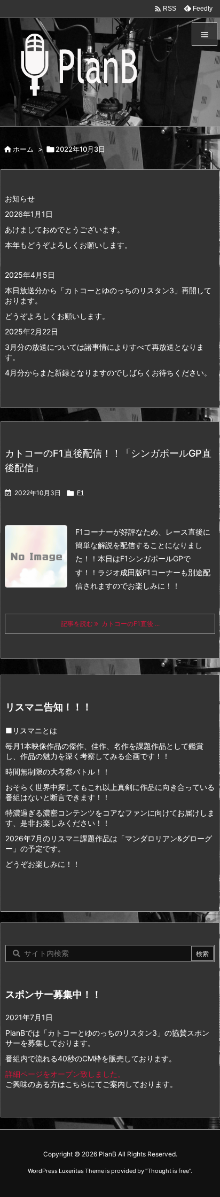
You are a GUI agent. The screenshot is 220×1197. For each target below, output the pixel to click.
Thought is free (168, 1171)
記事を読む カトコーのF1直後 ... (110, 624)
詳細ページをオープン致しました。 (65, 1073)
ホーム (23, 149)
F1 (80, 493)
